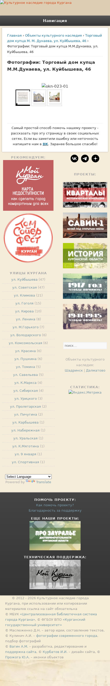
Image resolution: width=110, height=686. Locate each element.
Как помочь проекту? (55, 505)
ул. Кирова (24, 311)
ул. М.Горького (26, 327)
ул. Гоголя (24, 303)
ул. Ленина (25, 319)
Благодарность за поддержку (55, 510)
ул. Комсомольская (25, 343)
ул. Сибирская (25, 391)
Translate (43, 482)
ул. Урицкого (25, 398)
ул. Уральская (25, 438)
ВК (45, 144)
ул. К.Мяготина (25, 446)
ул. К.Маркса (25, 383)
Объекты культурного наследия (53, 35)
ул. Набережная (25, 430)
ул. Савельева (25, 375)
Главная (14, 35)
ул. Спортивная (25, 462)
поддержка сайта (20, 652)
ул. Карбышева (25, 422)
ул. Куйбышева (24, 279)
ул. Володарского (25, 335)
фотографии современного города (66, 636)
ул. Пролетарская (25, 406)
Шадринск (74, 370)
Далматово (95, 370)
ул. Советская (24, 287)
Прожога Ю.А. (17, 657)
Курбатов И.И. (55, 652)
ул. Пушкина (25, 359)
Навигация (55, 20)
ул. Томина (25, 367)
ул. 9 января (25, 454)
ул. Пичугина (25, 414)
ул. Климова (24, 295)
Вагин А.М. (18, 646)
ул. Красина (25, 351)
